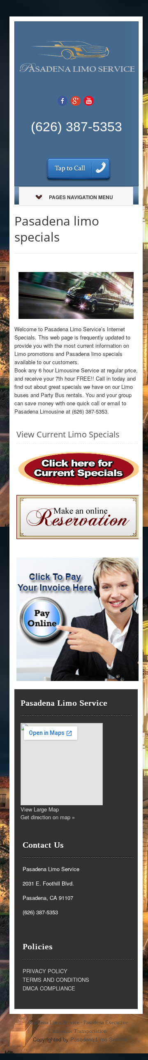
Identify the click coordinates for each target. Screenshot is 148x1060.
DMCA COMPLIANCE (49, 988)
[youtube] (89, 100)
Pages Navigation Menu (81, 197)
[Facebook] (62, 100)
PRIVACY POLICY (45, 971)
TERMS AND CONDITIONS (56, 979)
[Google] (76, 100)
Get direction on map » (48, 817)
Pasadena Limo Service (98, 1039)
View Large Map (40, 809)
